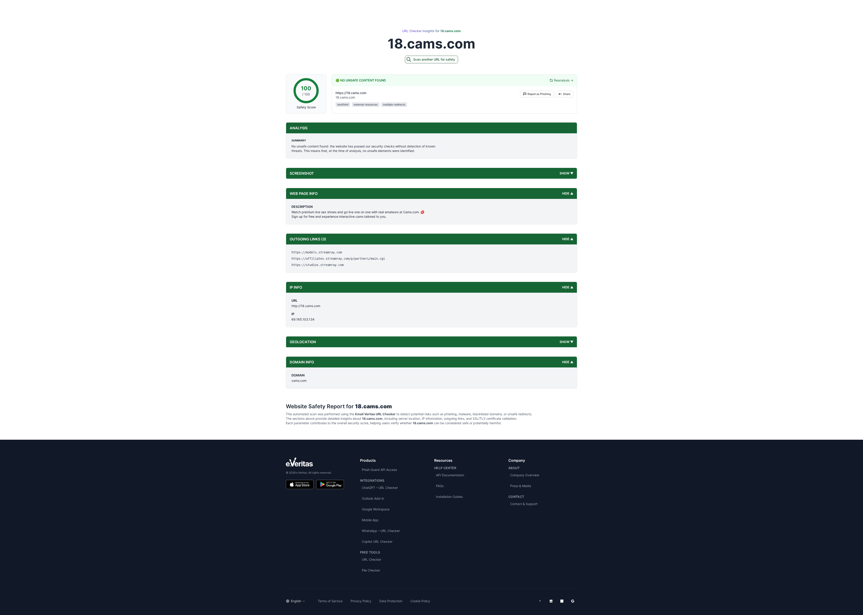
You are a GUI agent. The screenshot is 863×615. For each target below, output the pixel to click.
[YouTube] (540, 601)
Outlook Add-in (373, 498)
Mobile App (370, 520)
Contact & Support (524, 504)
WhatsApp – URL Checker (381, 531)
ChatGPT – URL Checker (380, 488)
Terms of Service (330, 601)
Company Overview (524, 475)
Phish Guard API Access (379, 470)
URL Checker (371, 559)
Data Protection (390, 601)
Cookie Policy (420, 601)
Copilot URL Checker (377, 541)
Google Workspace (375, 509)
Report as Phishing (539, 94)
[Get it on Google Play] (330, 484)
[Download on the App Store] (300, 484)
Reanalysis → (563, 80)
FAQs (440, 486)
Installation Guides (449, 497)
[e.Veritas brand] (315, 462)
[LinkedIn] (551, 601)
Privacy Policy (361, 601)
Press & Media (520, 486)
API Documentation (450, 475)
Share (566, 94)
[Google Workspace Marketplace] (572, 601)
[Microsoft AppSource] (561, 601)
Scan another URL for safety (434, 59)
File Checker (371, 570)
